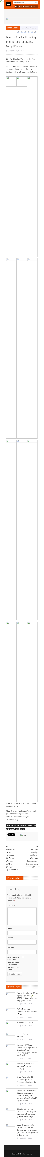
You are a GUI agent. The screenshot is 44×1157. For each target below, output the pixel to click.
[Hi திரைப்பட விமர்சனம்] (10, 1026)
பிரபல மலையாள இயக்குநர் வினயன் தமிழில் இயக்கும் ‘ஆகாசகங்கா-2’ (12, 860)
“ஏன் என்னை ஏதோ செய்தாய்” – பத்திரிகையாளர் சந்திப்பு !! (27, 1011)
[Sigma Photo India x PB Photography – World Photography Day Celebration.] (10, 1080)
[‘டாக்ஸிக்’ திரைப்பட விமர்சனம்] (10, 1037)
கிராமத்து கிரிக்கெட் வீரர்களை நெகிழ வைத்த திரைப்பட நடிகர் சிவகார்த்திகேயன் (32, 858)
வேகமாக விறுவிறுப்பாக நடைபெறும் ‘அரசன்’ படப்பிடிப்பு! (25, 1066)
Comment (12, 905)
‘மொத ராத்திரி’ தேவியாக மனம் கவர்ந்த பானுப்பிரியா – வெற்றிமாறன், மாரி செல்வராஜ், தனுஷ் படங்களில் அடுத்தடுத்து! (27, 1050)
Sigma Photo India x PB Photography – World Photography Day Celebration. (27, 1079)
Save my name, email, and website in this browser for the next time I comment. (13, 963)
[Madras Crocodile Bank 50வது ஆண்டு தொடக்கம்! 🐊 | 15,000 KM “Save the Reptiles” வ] (10, 996)
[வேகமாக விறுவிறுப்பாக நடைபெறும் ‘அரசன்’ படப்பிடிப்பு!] (10, 1067)
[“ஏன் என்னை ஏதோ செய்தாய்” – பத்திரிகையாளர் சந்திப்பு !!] (10, 1012)
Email (10, 938)
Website (10, 947)
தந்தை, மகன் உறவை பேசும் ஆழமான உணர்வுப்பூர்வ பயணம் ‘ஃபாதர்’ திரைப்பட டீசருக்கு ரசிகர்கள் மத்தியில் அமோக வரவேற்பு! (27, 1096)
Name (10, 928)
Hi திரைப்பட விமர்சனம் (25, 1022)
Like (23, 51)
